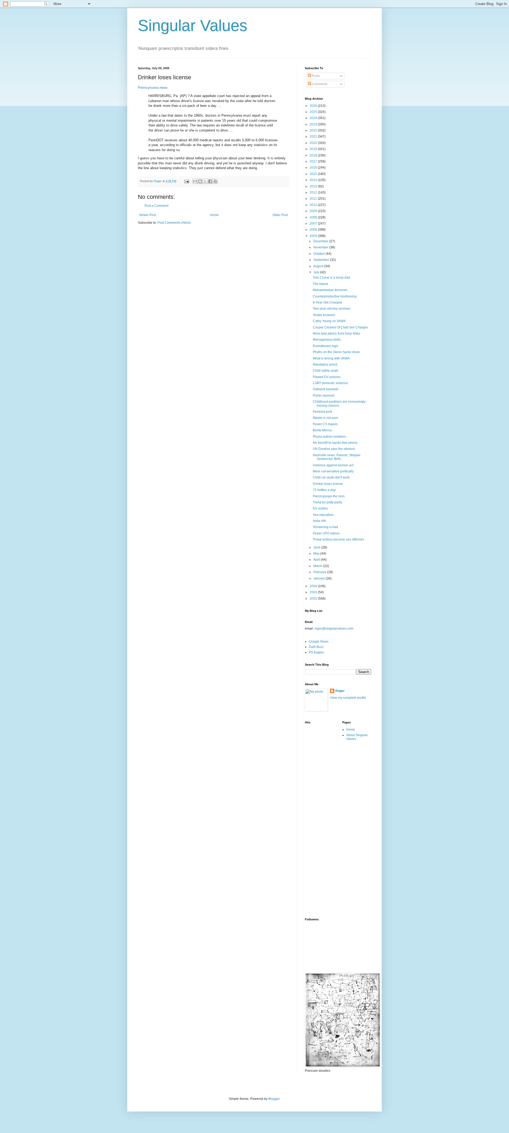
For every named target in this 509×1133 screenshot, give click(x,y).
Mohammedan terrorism (330, 290)
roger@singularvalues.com (333, 628)
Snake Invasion (324, 315)
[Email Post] (186, 181)
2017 (314, 161)
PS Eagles (316, 652)
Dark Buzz (316, 647)
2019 (314, 149)
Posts (315, 76)
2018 (314, 155)
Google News (318, 641)
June (317, 547)
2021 (314, 136)
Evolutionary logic (326, 346)
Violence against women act (333, 465)
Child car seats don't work (331, 477)
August (318, 266)
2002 (314, 598)
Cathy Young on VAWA (329, 321)
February (320, 572)
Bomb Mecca (322, 430)
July (316, 272)
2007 (314, 223)
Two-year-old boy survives (331, 308)
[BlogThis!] (200, 181)
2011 (314, 198)
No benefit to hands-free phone (335, 443)
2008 (314, 217)
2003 (314, 592)
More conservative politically (333, 471)
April (317, 559)
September (321, 260)
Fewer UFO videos (326, 533)
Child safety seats (325, 370)
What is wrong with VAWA (331, 358)
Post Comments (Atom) (174, 223)
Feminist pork (322, 412)
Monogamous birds (327, 339)
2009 (314, 211)
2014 (314, 180)
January (319, 578)
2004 (314, 586)
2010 (314, 205)
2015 (314, 174)
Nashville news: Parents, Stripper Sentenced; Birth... (337, 457)
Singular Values (192, 25)
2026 (314, 106)
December (321, 241)
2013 (314, 186)
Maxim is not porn (325, 418)
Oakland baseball (325, 389)
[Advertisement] (326, 828)
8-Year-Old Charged (327, 302)
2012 (314, 192)
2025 (314, 112)
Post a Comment (156, 206)
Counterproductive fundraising (335, 296)
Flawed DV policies (327, 377)
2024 (314, 118)
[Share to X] (205, 181)
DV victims (320, 508)
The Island (320, 284)
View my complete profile (348, 698)
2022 (314, 130)
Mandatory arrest (325, 364)
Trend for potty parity (327, 502)
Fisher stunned (323, 395)
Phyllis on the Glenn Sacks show (336, 352)
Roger (340, 691)
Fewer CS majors (325, 424)
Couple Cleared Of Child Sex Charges (340, 327)
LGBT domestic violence (330, 383)
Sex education (323, 515)
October (319, 254)
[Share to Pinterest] (215, 181)
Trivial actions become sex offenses (338, 539)
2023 (314, 124)
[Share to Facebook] (210, 181)
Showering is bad (325, 527)
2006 (314, 229)
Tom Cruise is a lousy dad (331, 277)
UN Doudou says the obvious (334, 449)
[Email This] (195, 181)
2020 (314, 143)
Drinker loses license (328, 484)
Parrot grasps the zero (329, 496)
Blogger (273, 1099)
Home (214, 215)
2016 (314, 167)
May (316, 553)
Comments (319, 84)
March (318, 566)
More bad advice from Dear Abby (336, 333)
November (321, 247)
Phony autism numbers (329, 436)
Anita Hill (319, 521)
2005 (314, 236)
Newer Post (147, 215)
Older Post (280, 215)
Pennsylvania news (153, 88)
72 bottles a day (324, 490)
